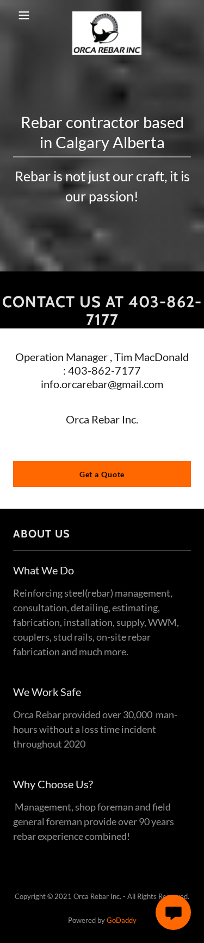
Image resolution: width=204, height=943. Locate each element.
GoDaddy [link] (122, 920)
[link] (106, 15)
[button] (24, 15)
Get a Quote (102, 474)
